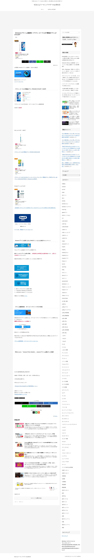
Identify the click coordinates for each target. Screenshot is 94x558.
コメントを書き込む (36, 498)
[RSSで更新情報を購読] (39, 412)
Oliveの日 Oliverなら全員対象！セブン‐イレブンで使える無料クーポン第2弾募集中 (70, 64)
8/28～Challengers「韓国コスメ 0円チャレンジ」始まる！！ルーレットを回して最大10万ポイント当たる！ (71, 71)
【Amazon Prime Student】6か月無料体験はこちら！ (26, 386)
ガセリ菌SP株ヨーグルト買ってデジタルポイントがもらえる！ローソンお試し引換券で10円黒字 (71, 135)
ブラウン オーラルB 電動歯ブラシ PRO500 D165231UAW (27, 152)
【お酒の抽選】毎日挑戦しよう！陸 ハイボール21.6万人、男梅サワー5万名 (70, 89)
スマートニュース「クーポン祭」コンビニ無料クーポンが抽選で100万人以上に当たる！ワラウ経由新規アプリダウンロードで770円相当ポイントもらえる (71, 78)
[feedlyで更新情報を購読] (36, 412)
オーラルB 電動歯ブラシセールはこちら (23, 229)
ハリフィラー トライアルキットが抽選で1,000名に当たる (70, 84)
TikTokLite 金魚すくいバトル (20, 394)
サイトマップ (65, 535)
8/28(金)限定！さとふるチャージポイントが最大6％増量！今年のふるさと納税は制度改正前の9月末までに (70, 58)
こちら (25, 295)
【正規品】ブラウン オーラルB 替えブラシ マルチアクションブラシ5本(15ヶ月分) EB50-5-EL (35, 207)
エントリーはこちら (18, 81)
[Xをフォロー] (34, 412)
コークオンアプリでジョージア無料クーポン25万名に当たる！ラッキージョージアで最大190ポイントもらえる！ (71, 95)
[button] (47, 61)
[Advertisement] (45, 19)
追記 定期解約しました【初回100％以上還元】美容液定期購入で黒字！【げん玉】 (71, 164)
